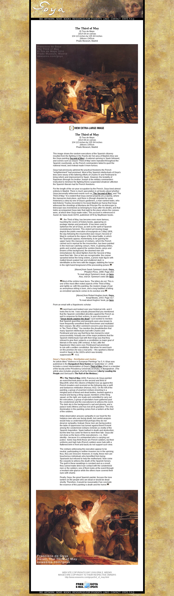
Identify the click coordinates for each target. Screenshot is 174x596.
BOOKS (67, 19)
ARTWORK (49, 19)
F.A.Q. (132, 19)
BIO (41, 19)
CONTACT (115, 19)
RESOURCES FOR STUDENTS (87, 19)
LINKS (106, 19)
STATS (125, 19)
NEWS (59, 19)
